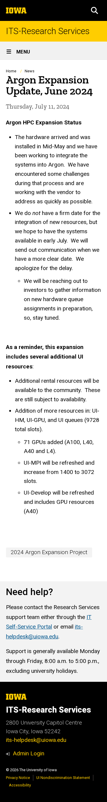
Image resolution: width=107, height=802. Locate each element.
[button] (94, 10)
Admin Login (28, 753)
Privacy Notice (18, 777)
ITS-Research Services (47, 31)
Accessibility (20, 785)
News (29, 71)
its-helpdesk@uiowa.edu (36, 740)
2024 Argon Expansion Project (49, 552)
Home (11, 71)
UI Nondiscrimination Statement (63, 777)
